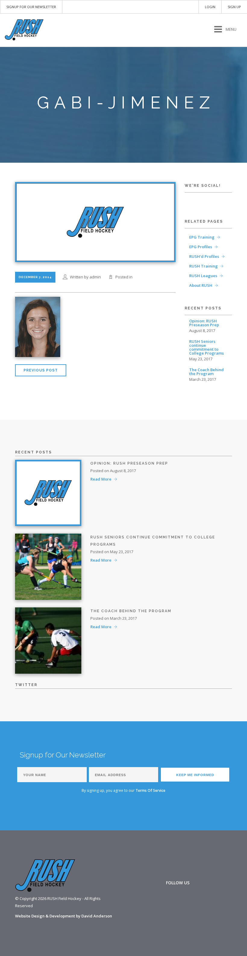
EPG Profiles (200, 246)
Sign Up (234, 7)
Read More (100, 479)
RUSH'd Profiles (204, 256)
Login (210, 7)
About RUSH (200, 285)
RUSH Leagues (203, 275)
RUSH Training (203, 266)
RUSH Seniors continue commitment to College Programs (206, 347)
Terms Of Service (150, 790)
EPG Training (201, 237)
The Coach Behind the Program (206, 372)
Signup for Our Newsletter (31, 7)
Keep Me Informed (195, 775)
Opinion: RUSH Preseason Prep (204, 323)
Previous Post (40, 370)
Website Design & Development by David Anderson (63, 916)
